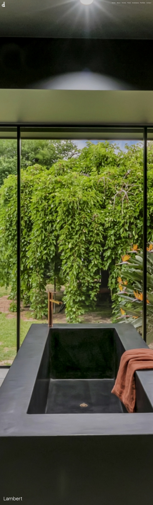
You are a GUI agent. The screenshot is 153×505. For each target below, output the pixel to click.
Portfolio (142, 3)
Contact (148, 3)
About (118, 3)
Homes (124, 3)
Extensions (135, 3)
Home (113, 3)
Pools (129, 3)
